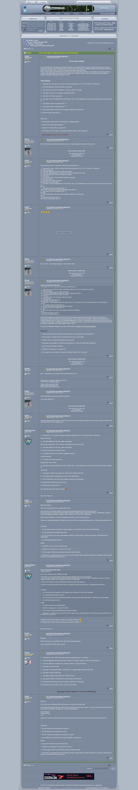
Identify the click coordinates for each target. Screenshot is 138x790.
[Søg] (100, 14)
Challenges (71, 29)
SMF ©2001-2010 (104, 787)
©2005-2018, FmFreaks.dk (44, 787)
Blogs (71, 24)
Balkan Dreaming (54, 381)
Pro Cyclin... (71, 30)
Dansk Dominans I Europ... (83, 24)
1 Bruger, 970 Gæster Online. (104, 24)
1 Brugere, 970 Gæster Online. (85, 2)
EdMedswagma (109, 29)
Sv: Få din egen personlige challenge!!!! (58, 207)
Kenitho (61, 24)
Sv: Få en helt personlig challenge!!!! (57, 139)
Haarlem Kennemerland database (86, 326)
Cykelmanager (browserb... (84, 30)
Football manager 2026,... (83, 25)
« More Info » (98, 785)
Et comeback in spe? (83, 23)
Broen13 (61, 26)
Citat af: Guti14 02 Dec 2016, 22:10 (50, 285)
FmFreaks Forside (32, 40)
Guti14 (27, 56)
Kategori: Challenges (35, 44)
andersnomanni (30, 430)
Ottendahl (61, 30)
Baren (71, 27)
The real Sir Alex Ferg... (83, 29)
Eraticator (61, 25)
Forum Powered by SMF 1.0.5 (93, 787)
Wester (27, 139)
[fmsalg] (69, 779)
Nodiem (27, 368)
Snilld (61, 27)
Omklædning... (71, 23)
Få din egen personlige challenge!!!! (42, 45)
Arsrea (27, 652)
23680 (114, 23)
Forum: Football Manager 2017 (37, 42)
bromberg (61, 23)
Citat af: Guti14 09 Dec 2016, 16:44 (50, 569)
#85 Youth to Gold (84, 26)
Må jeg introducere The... (83, 27)
